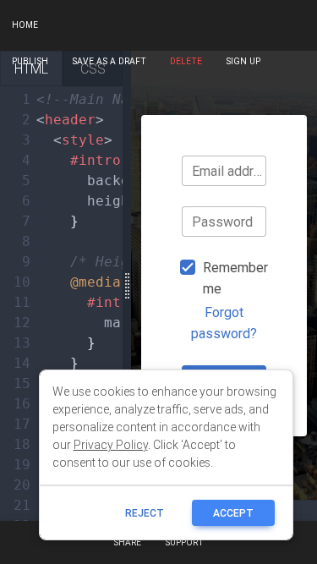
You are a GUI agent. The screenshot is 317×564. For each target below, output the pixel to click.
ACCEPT (233, 513)
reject (144, 513)
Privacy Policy (111, 444)
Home (25, 24)
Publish (30, 61)
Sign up (243, 61)
